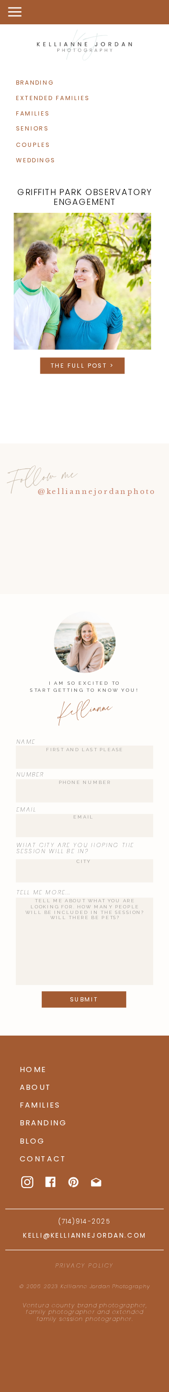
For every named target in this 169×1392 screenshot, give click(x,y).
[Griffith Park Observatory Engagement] (82, 281)
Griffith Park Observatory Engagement (84, 197)
